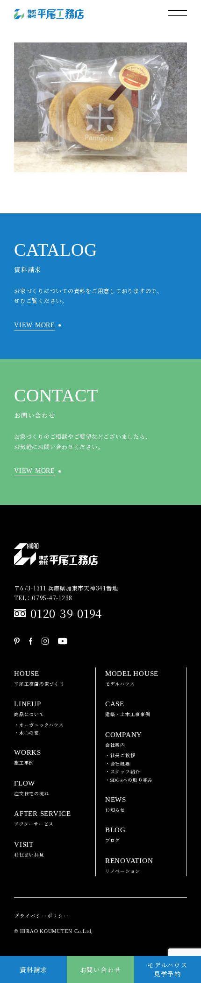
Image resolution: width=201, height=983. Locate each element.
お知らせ (115, 804)
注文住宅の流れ (31, 788)
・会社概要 (117, 763)
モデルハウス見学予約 (167, 969)
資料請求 (33, 969)
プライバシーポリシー (41, 915)
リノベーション (129, 865)
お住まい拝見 (29, 849)
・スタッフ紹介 (122, 771)
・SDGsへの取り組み (129, 780)
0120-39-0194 (66, 613)
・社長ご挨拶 (120, 755)
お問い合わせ (101, 969)
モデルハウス (131, 678)
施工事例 (27, 757)
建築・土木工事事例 (128, 708)
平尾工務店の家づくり (39, 678)
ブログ (115, 834)
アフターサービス (42, 818)
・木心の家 (26, 733)
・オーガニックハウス (39, 725)
